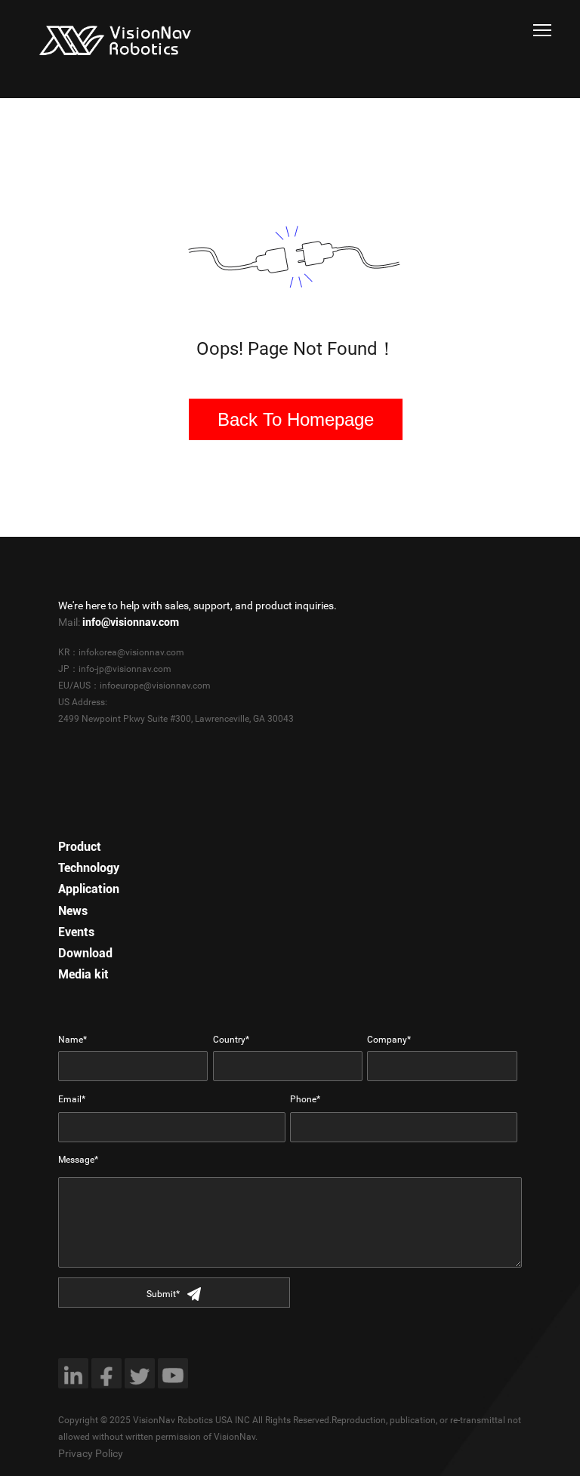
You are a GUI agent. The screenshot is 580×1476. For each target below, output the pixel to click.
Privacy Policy (90, 1453)
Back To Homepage (296, 419)
